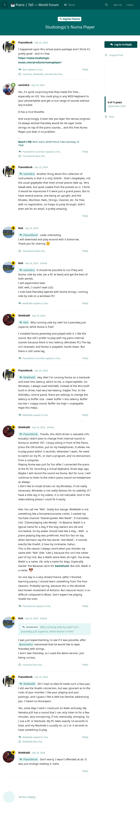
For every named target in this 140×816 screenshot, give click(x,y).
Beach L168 (24, 141)
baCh (41, 141)
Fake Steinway (67, 141)
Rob (25, 322)
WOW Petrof (52, 141)
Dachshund (62, 566)
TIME (21, 145)
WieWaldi (29, 377)
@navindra (26, 644)
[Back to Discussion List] (4, 4)
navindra (28, 174)
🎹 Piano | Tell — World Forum (35, 5)
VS (78, 141)
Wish (35, 141)
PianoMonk (30, 235)
